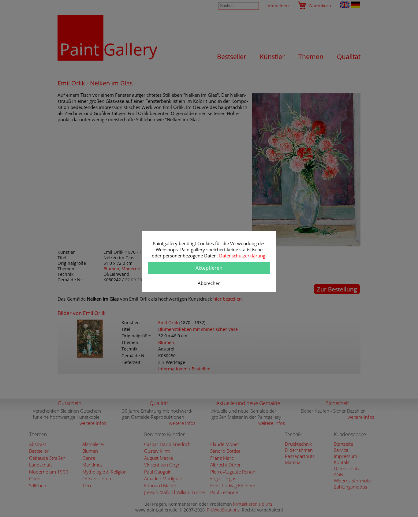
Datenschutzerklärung (242, 256)
